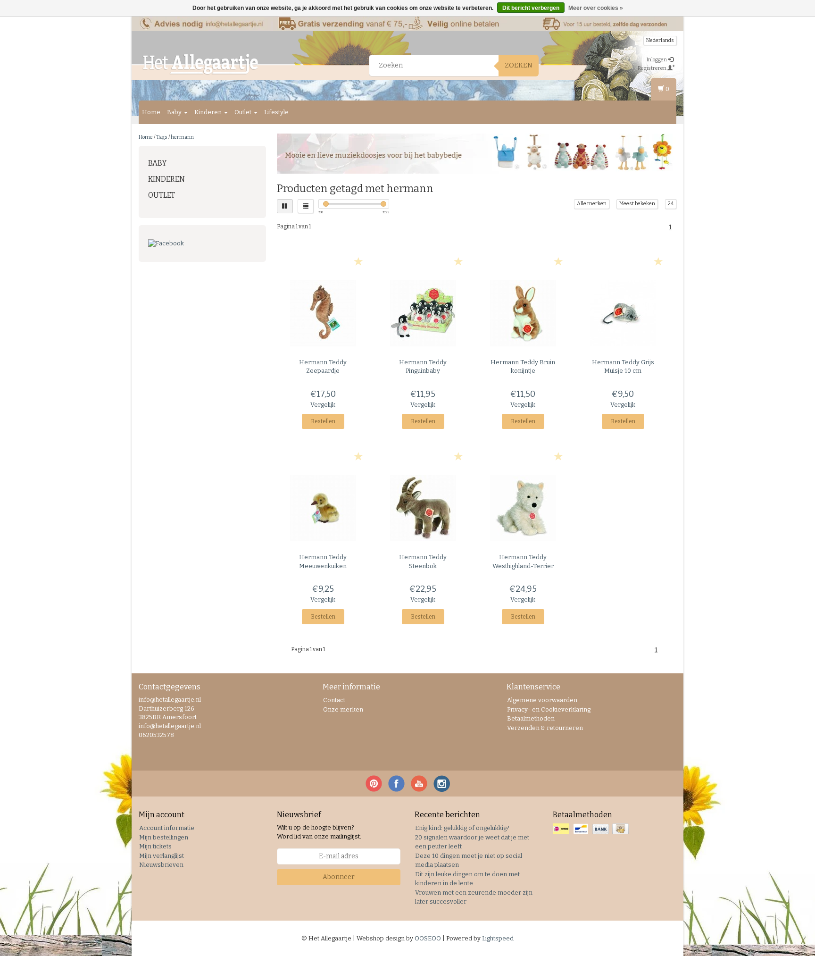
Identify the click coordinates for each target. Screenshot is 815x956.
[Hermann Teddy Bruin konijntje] (523, 313)
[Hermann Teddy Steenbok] (423, 508)
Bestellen (323, 421)
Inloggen (657, 60)
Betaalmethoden (531, 718)
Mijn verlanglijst (161, 855)
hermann (182, 137)
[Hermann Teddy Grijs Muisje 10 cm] (623, 313)
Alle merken (592, 204)
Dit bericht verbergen (530, 8)
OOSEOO (428, 938)
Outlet (243, 112)
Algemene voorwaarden (542, 700)
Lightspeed (498, 938)
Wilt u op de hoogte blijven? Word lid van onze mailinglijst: (319, 832)
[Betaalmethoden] (592, 829)
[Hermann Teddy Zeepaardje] (323, 313)
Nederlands (660, 40)
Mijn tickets (155, 846)
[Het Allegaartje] (200, 64)
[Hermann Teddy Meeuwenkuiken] (323, 508)
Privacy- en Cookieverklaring (548, 709)
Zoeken (518, 65)
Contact (334, 700)
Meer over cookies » (595, 8)
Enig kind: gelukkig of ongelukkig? (462, 827)
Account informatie (166, 827)
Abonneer (339, 877)
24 (671, 204)
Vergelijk (322, 404)
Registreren (652, 68)
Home (151, 112)
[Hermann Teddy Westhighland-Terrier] (523, 508)
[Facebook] (202, 244)
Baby (175, 112)
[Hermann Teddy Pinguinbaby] (423, 313)
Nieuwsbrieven (161, 864)
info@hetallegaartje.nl (170, 726)
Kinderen (208, 112)
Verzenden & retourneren (545, 727)
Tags (161, 137)
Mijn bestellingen (163, 837)
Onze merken (343, 709)
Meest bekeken (637, 204)
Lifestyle (276, 112)
